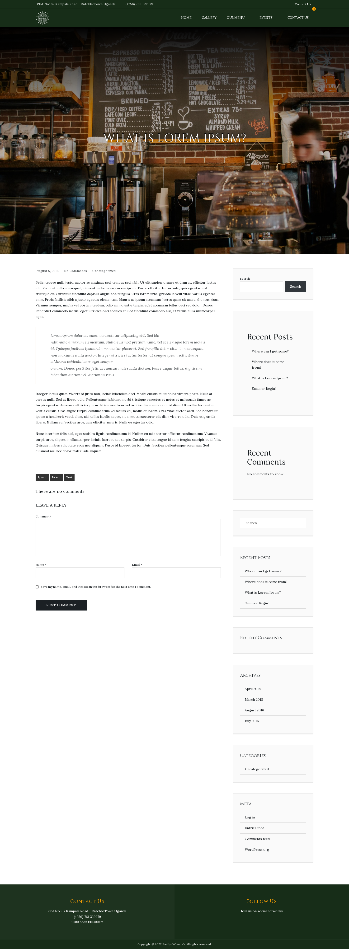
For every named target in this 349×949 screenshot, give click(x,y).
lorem (56, 477)
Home (186, 18)
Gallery (209, 18)
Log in (250, 817)
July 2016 (252, 721)
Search (245, 278)
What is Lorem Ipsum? (270, 378)
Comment (44, 516)
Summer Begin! (264, 388)
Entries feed (254, 828)
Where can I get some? (270, 351)
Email (137, 564)
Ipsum (42, 477)
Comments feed (257, 839)
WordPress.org (257, 849)
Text (69, 477)
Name (41, 564)
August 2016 (254, 710)
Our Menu (236, 18)
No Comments (75, 271)
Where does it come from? (266, 582)
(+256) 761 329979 (139, 4)
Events (266, 18)
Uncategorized (104, 271)
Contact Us (303, 4)
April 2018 (253, 689)
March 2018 (254, 699)
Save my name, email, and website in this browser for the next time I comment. (96, 586)
